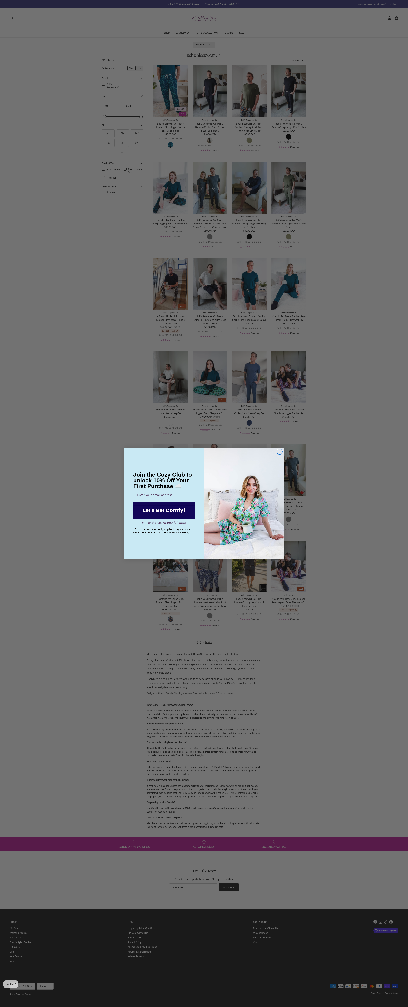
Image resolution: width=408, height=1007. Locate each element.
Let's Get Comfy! (164, 510)
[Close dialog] (279, 452)
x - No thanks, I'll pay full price (164, 522)
